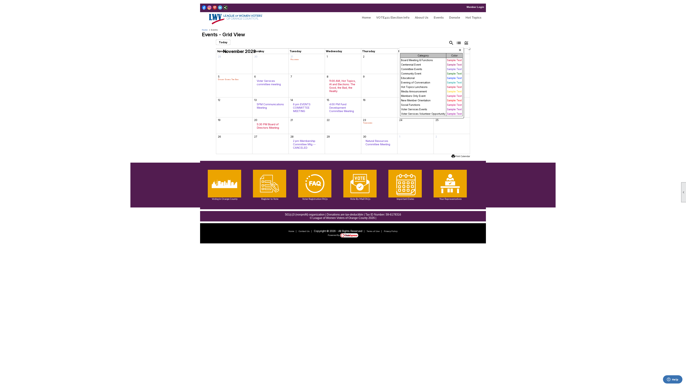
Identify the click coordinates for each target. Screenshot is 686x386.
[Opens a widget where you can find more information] (672, 379)
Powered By (334, 235)
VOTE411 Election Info (392, 17)
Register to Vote (269, 198)
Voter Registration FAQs (315, 198)
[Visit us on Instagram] (209, 7)
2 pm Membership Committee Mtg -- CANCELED (304, 144)
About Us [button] (421, 17)
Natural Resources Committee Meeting (378, 142)
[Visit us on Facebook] (204, 7)
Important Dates (405, 198)
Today (223, 42)
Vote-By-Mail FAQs (360, 198)
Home (366, 17)
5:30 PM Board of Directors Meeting (268, 126)
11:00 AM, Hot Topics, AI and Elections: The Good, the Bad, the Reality (342, 86)
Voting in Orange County (224, 198)
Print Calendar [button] (462, 156)
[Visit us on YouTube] (215, 7)
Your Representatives (450, 198)
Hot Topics (473, 17)
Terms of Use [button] (373, 231)
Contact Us (304, 231)
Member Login (475, 7)
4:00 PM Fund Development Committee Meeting (341, 108)
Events (439, 17)
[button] (466, 43)
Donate (454, 17)
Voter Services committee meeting (269, 82)
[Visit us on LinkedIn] (220, 7)
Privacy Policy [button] (390, 231)
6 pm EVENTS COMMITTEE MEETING (301, 108)
